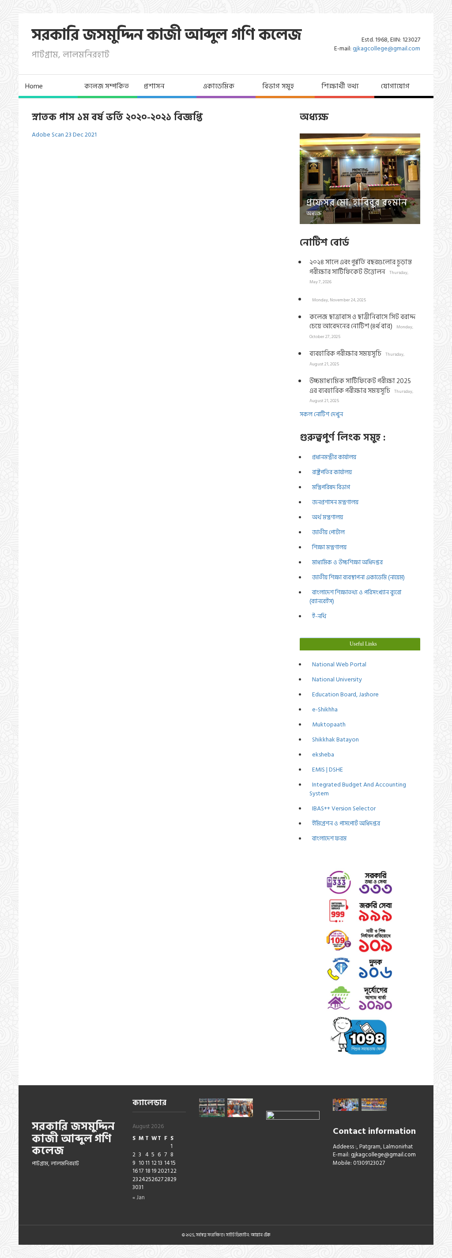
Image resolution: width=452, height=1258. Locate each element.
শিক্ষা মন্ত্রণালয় (328, 547)
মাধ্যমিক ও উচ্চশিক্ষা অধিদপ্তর (346, 562)
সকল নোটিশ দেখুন (321, 414)
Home (34, 86)
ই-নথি (317, 616)
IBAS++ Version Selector (342, 808)
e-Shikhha (323, 709)
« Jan (138, 1197)
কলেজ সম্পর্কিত (106, 86)
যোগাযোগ (395, 86)
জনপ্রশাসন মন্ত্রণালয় (333, 502)
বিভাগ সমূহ (278, 86)
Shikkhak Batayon (334, 739)
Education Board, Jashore (344, 694)
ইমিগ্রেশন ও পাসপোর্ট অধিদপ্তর (344, 823)
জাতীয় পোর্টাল (327, 532)
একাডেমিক (218, 86)
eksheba (321, 754)
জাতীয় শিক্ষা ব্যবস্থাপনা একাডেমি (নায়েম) (357, 577)
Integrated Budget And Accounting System (357, 788)
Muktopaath (327, 724)
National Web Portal (337, 664)
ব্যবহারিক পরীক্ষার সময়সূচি (356, 357)
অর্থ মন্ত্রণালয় (326, 517)
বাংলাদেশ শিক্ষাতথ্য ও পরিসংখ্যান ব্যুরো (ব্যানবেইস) (355, 596)
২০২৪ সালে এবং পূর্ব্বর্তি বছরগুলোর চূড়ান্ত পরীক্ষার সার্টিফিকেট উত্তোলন (360, 271)
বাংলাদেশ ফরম (328, 838)
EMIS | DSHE (326, 769)
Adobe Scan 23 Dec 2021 (64, 134)
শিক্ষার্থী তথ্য (340, 86)
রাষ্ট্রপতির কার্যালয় (330, 472)
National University (335, 679)
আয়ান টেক (260, 1235)
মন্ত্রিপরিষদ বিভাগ (329, 487)
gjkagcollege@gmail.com (386, 48)
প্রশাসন (154, 86)
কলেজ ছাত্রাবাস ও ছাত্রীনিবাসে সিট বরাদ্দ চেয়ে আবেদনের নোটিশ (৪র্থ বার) (362, 326)
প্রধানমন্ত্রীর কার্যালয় (332, 457)
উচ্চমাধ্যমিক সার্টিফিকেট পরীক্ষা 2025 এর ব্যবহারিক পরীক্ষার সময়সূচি (361, 390)
